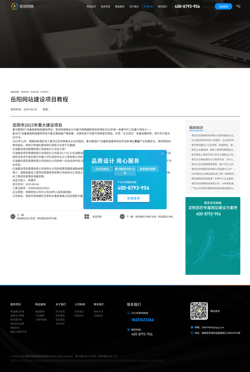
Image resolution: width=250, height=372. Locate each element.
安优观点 (44, 91)
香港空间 (93, 360)
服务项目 (105, 6)
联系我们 (162, 6)
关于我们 (134, 6)
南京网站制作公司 (78, 360)
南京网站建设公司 (59, 360)
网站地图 (103, 356)
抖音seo (103, 360)
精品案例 (119, 6)
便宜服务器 (130, 360)
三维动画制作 (144, 360)
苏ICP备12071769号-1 (86, 356)
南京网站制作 (42, 360)
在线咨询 (223, 6)
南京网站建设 (28, 360)
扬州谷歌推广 (159, 360)
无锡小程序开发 (116, 360)
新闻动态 (148, 6)
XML (110, 356)
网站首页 (91, 6)
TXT (115, 356)
